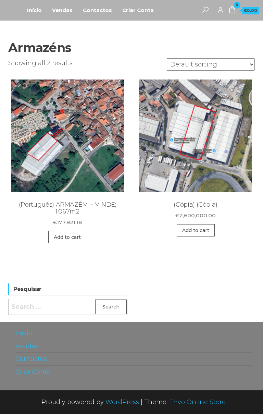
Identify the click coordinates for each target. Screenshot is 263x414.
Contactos (97, 10)
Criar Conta (138, 10)
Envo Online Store (197, 402)
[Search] (205, 9)
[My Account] (220, 9)
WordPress (122, 402)
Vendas (62, 10)
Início (34, 10)
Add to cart (67, 237)
